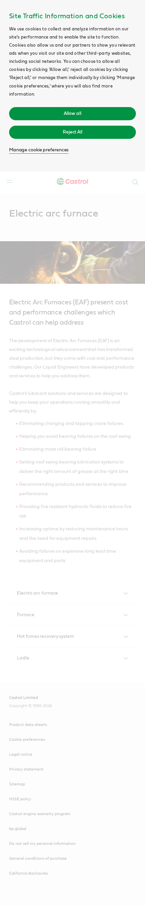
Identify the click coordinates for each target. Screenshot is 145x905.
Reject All (72, 132)
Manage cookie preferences (39, 150)
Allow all (72, 113)
